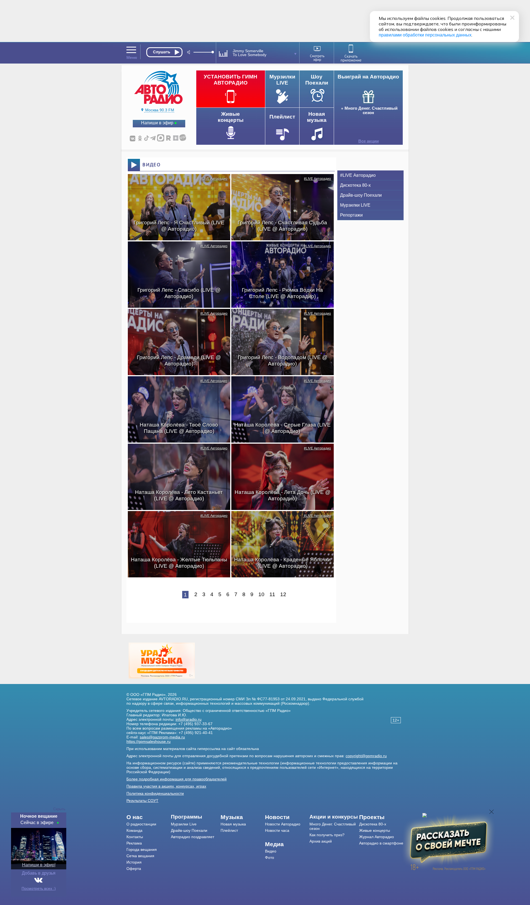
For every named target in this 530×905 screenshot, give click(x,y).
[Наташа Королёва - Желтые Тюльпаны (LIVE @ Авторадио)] (176, 520)
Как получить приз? (326, 835)
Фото (269, 857)
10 (261, 594)
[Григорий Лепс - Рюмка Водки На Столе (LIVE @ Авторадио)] (279, 251)
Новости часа (277, 830)
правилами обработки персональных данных (425, 35)
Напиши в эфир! (38, 864)
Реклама (134, 843)
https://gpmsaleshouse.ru (148, 741)
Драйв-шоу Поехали (361, 195)
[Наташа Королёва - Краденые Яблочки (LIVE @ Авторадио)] (279, 520)
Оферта (133, 868)
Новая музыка (233, 824)
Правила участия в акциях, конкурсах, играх (166, 786)
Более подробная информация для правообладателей (176, 779)
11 (272, 594)
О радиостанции (141, 824)
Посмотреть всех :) (39, 888)
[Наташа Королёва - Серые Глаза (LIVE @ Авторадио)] (279, 386)
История (134, 862)
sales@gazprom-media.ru (162, 737)
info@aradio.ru (189, 719)
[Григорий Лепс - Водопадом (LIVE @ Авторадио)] (279, 318)
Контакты (134, 837)
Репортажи (351, 215)
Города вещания (141, 849)
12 (283, 594)
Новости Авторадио (282, 824)
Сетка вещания (140, 856)
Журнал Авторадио (376, 837)
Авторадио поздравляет (192, 837)
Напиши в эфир (157, 122)
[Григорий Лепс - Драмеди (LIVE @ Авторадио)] (176, 318)
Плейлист (229, 830)
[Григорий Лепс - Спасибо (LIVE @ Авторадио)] (176, 251)
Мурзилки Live (184, 824)
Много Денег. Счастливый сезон (371, 110)
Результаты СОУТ (142, 800)
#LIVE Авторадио (213, 179)
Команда (134, 830)
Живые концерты (374, 830)
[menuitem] (148, 817)
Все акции (368, 141)
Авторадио (381, 843)
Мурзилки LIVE (355, 205)
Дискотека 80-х (355, 185)
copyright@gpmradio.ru (366, 756)
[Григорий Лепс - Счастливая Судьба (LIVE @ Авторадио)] (279, 183)
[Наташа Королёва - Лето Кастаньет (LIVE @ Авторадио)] (176, 453)
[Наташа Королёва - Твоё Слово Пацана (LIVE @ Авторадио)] (176, 386)
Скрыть (59, 809)
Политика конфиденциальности (155, 793)
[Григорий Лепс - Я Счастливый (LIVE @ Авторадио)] (176, 183)
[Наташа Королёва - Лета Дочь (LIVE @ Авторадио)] (279, 453)
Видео (270, 851)
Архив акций (320, 841)
